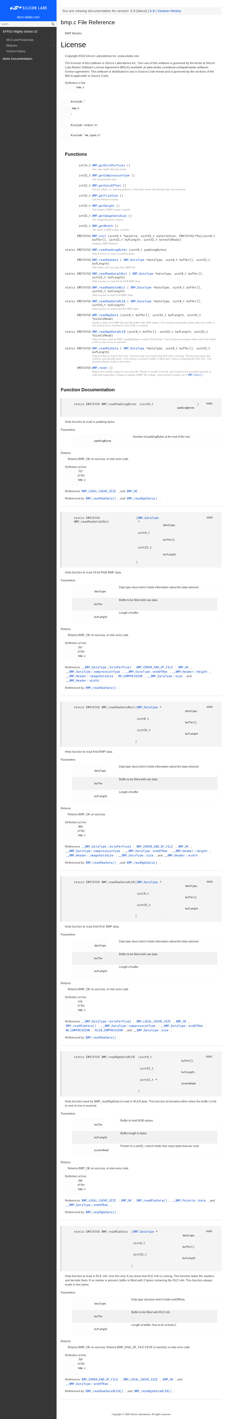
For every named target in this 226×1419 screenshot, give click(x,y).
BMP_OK (133, 491)
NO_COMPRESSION (131, 676)
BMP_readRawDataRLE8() (105, 1391)
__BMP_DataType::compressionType (94, 671)
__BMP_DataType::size (165, 676)
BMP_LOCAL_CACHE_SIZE (100, 491)
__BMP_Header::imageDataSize (90, 676)
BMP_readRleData (106, 348)
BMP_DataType (135, 260)
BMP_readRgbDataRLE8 (109, 331)
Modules (11, 45)
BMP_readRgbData (106, 315)
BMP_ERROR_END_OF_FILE (155, 667)
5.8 (153, 11)
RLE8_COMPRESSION (109, 1030)
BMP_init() (196, 374)
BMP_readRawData (106, 260)
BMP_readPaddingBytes (110, 249)
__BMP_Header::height (190, 671)
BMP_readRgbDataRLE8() (154, 1391)
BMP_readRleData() (82, 1026)
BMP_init (100, 236)
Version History (15, 51)
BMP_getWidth (103, 226)
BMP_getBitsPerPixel (109, 165)
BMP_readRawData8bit (109, 287)
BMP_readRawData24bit (110, 273)
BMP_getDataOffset (107, 185)
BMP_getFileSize (106, 195)
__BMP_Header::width (83, 680)
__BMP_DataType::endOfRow (147, 671)
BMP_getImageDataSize (110, 216)
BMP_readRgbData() (143, 498)
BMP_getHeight (104, 205)
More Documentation (17, 59)
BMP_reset (100, 368)
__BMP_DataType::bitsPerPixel (107, 667)
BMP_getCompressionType (111, 175)
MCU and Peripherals (20, 39)
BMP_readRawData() (102, 498)
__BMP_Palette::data (189, 1200)
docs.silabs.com (28, 17)
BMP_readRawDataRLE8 (109, 301)
